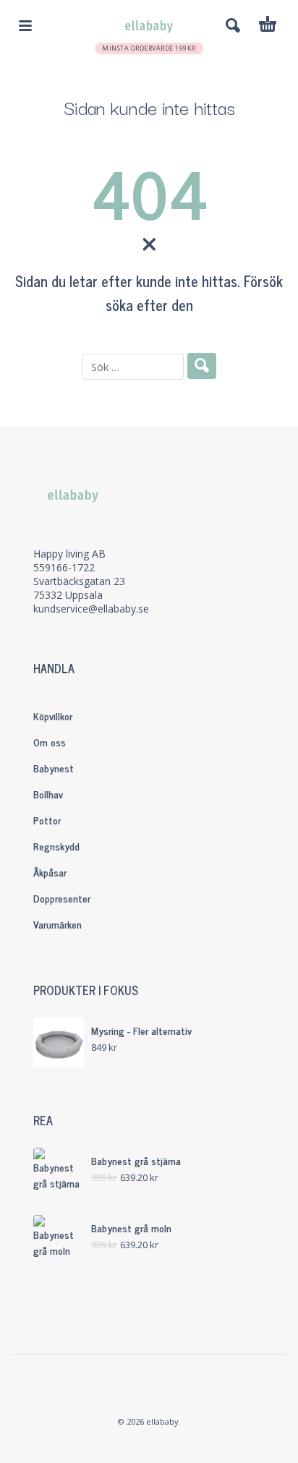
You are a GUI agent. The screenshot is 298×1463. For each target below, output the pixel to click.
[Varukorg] (267, 26)
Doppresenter (61, 898)
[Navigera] (25, 25)
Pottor (47, 819)
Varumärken (57, 924)
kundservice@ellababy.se (91, 608)
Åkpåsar (50, 871)
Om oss (49, 741)
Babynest (53, 767)
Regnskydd (56, 845)
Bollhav (48, 793)
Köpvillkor (52, 715)
